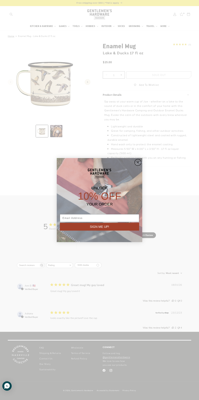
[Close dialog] (138, 162)
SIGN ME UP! (99, 226)
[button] (7, 386)
